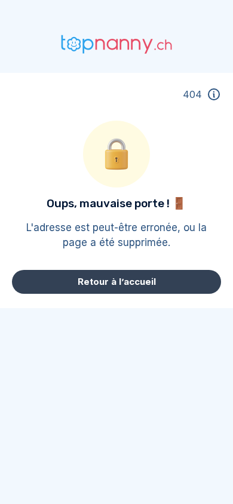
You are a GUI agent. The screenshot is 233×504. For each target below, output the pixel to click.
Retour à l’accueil (117, 281)
